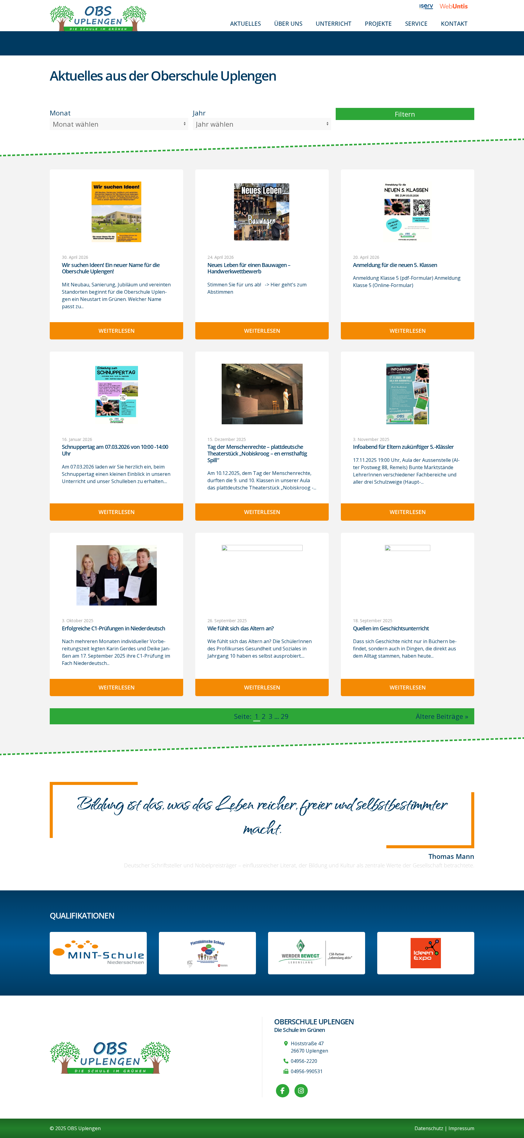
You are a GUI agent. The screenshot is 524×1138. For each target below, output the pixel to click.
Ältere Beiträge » (442, 716)
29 (285, 716)
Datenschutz (429, 1128)
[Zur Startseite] (98, 18)
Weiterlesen (117, 330)
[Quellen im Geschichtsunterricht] (407, 575)
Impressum (461, 1128)
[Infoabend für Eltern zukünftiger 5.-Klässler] (407, 394)
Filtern (405, 113)
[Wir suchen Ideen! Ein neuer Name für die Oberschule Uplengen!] (116, 212)
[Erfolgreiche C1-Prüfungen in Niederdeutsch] (116, 575)
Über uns (288, 23)
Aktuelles (245, 23)
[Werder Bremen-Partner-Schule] (316, 953)
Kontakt (454, 23)
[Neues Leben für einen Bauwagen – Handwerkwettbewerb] (262, 212)
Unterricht (333, 23)
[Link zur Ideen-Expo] (426, 953)
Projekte (378, 23)
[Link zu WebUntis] (457, 6)
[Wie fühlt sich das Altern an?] (262, 575)
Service (416, 23)
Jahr (199, 112)
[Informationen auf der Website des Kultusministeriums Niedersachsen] (207, 953)
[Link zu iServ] (430, 6)
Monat (60, 112)
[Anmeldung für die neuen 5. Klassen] (407, 212)
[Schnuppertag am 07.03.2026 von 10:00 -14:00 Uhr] (116, 394)
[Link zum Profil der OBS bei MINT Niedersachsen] (98, 953)
